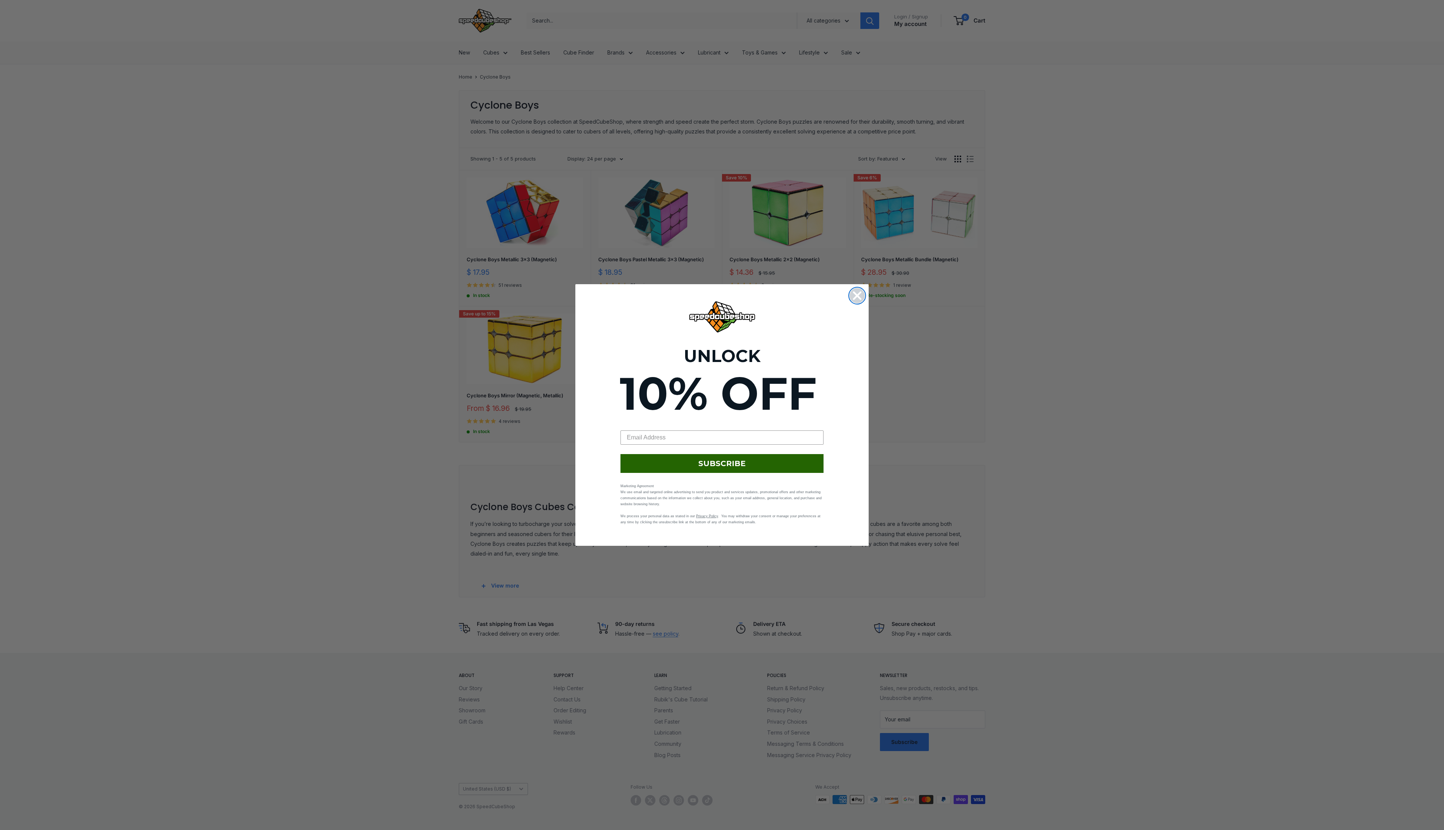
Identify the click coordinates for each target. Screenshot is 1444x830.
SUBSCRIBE (722, 463)
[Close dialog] (857, 295)
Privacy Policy (707, 516)
